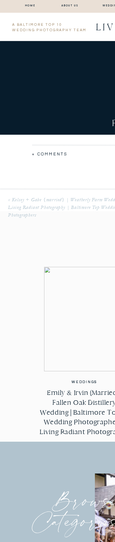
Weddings (84, 382)
